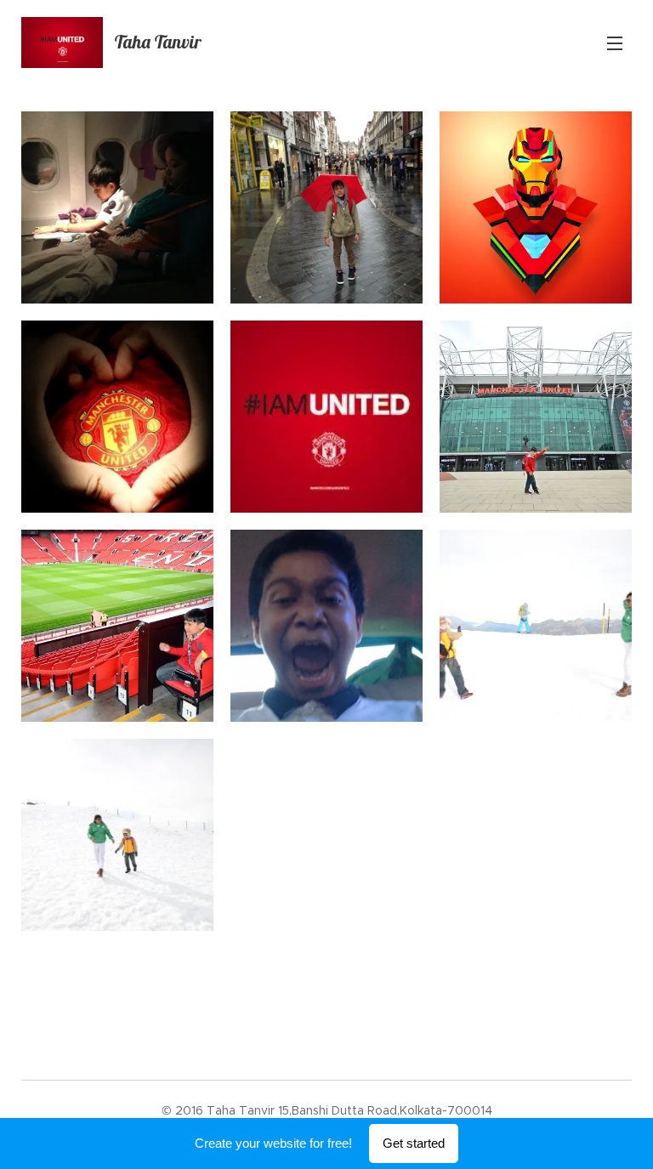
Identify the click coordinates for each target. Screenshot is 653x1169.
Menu (615, 43)
